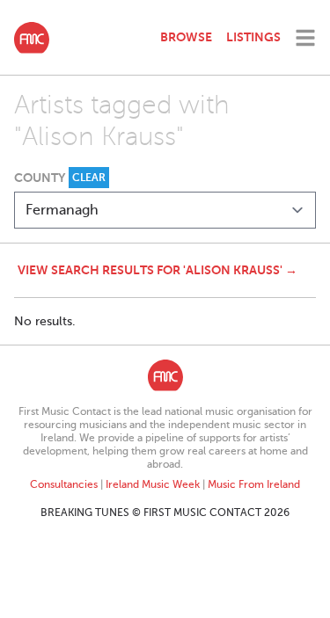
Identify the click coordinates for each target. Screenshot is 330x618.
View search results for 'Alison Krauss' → (157, 270)
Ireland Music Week (153, 484)
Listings (253, 37)
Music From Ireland (254, 484)
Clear (89, 177)
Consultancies (64, 484)
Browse (186, 37)
